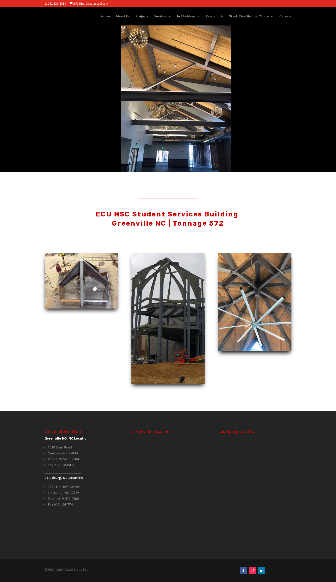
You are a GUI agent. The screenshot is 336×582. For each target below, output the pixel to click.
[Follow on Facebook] (243, 570)
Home (105, 16)
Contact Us (214, 16)
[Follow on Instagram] (252, 570)
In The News (186, 16)
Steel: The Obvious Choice (249, 16)
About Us (123, 16)
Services (160, 16)
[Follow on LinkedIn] (261, 570)
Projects (142, 16)
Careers (285, 16)
